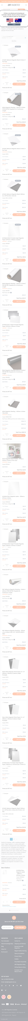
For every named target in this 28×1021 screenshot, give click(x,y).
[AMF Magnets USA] (10, 23)
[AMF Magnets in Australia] (18, 23)
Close (14, 24)
